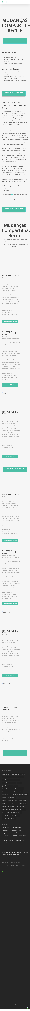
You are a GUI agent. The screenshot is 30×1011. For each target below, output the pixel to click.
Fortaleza (13, 783)
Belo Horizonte (6, 774)
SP (21, 812)
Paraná (11, 803)
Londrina (15, 789)
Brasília (23, 774)
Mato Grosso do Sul (16, 792)
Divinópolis (5, 780)
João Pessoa (5, 786)
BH (13, 774)
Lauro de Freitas (7, 789)
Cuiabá (11, 777)
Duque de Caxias (14, 780)
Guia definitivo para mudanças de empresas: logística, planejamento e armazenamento (14, 837)
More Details (15, 263)
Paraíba (17, 803)
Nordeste (12, 797)
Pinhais (4, 806)
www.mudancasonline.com (9, 857)
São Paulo (13, 818)
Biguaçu (17, 774)
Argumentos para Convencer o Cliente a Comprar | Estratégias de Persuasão (12, 832)
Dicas (21, 777)
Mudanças (20, 794)
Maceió (21, 789)
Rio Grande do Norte (8, 809)
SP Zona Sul (5, 818)
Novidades (5, 803)
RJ (3, 812)
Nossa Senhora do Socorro (9, 800)
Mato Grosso (6, 792)
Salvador (7, 812)
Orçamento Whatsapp (10, 322)
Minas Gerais (5, 794)
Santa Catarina (15, 812)
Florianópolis (5, 783)
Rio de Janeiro (20, 806)
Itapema (19, 783)
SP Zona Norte (16, 815)
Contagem (5, 777)
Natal (25, 794)
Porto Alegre (11, 806)
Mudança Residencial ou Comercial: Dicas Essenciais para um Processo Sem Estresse (13, 842)
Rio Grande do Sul (20, 809)
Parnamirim (23, 803)
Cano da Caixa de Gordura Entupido (11, 828)
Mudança (13, 794)
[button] (27, 2)
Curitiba (17, 777)
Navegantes (5, 797)
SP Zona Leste (6, 815)
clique (12, 194)
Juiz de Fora (14, 786)
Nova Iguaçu (22, 800)
